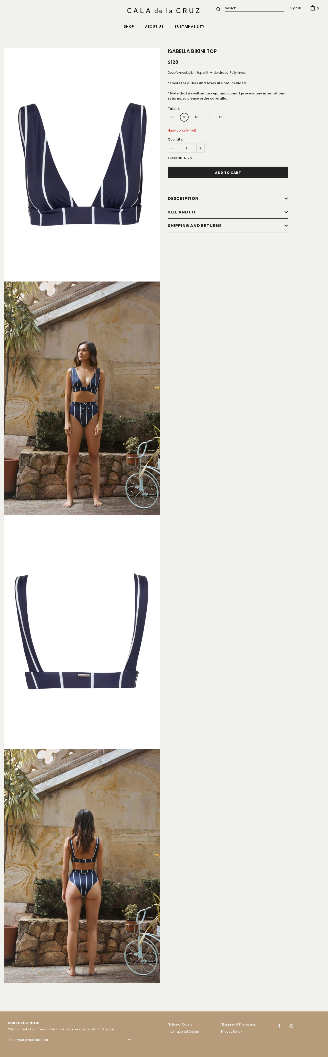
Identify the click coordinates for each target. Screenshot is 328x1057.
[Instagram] (291, 1025)
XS (172, 117)
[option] (82, 164)
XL (220, 117)
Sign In (295, 8)
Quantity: (175, 139)
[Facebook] (279, 1025)
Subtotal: (175, 158)
